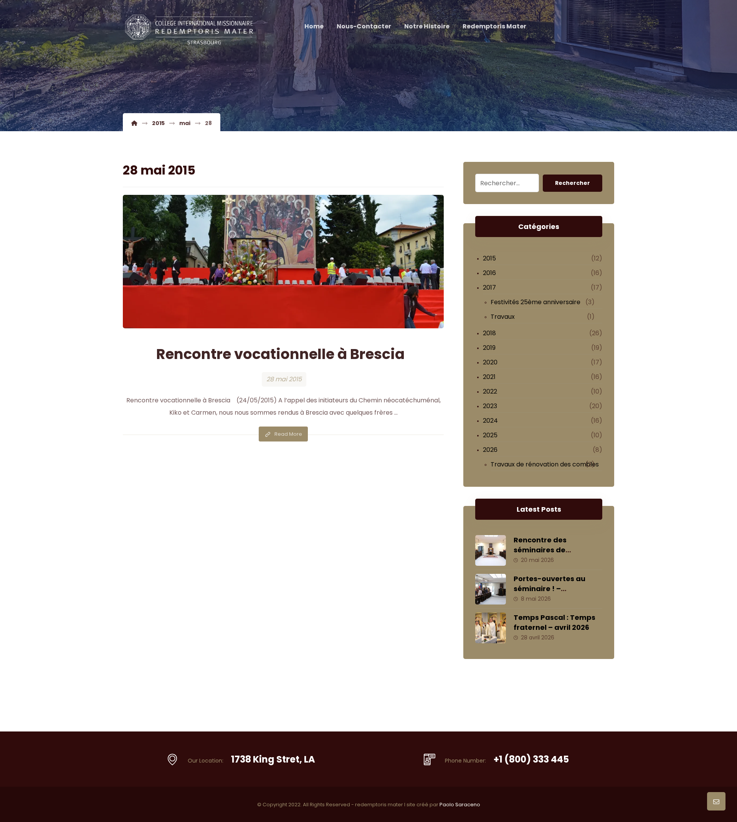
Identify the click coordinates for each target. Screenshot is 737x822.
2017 (489, 287)
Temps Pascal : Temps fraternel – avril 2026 (554, 622)
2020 (490, 362)
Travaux (503, 316)
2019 (489, 347)
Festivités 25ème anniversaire (535, 302)
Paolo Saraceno (460, 804)
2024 (490, 420)
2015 (489, 258)
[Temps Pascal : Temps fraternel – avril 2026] (490, 628)
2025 (490, 435)
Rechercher (572, 183)
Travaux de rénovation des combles (545, 464)
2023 (490, 406)
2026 (490, 449)
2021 (489, 376)
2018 (489, 333)
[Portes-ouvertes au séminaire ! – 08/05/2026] (490, 589)
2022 (490, 391)
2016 (489, 273)
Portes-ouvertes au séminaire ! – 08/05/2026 (549, 588)
